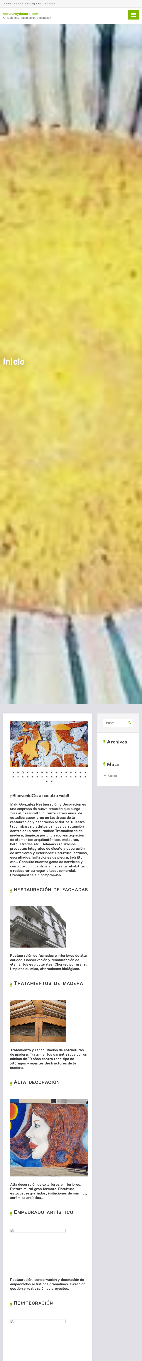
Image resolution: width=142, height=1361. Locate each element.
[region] (49, 754)
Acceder (112, 775)
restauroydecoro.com (20, 13)
